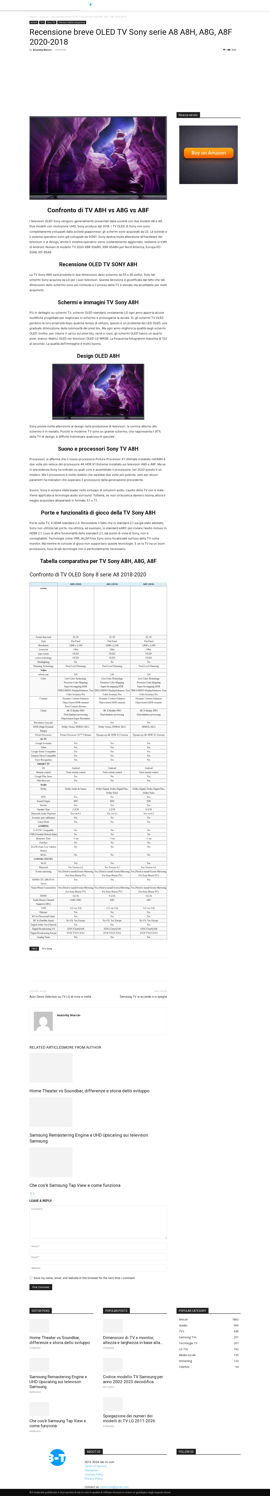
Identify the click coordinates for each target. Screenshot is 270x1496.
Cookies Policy (94, 1474)
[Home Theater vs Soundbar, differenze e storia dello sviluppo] (98, 1068)
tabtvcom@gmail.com (114, 1486)
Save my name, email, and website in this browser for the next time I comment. (84, 1278)
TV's (42, 22)
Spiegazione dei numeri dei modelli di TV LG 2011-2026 (129, 1418)
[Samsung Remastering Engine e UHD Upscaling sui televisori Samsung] (98, 1112)
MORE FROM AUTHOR (82, 1047)
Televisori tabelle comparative (72, 22)
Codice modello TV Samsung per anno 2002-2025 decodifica (133, 1379)
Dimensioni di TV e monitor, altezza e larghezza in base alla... (133, 1340)
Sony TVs (51, 22)
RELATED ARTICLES (46, 1047)
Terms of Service (95, 1466)
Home (32, 16)
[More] (70, 973)
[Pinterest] (52, 973)
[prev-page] (30, 1194)
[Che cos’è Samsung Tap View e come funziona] (98, 1162)
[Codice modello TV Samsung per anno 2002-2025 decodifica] (135, 1365)
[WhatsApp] (61, 973)
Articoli (44, 16)
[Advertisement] (135, 82)
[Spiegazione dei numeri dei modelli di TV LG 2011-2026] (135, 1404)
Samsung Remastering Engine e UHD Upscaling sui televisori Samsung (58, 1381)
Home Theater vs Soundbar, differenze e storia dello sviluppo (89, 1090)
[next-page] (33, 1194)
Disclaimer (91, 1470)
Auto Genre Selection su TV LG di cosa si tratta (60, 996)
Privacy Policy (94, 1478)
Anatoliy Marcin (42, 49)
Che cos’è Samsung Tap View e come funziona (75, 1185)
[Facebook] (33, 973)
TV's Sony (47, 948)
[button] (248, 5)
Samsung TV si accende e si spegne (143, 996)
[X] (42, 973)
